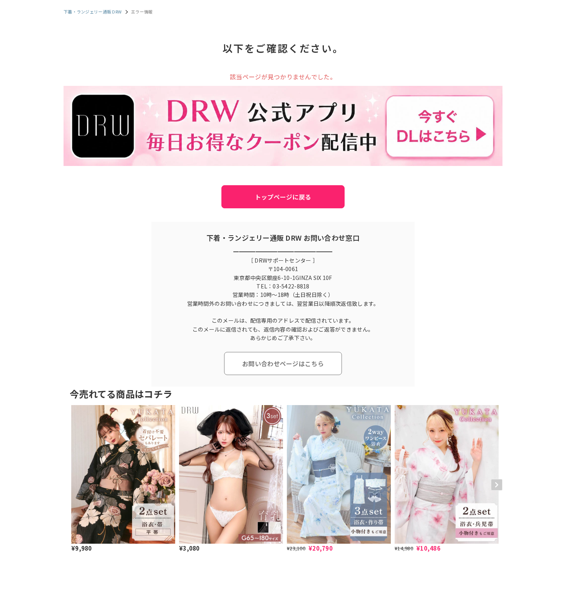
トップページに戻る (283, 196)
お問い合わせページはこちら (283, 363)
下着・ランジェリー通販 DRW (93, 11)
